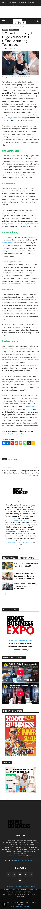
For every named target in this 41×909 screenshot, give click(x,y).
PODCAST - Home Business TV (13, 657)
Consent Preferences (20, 894)
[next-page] (6, 594)
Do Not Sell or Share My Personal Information (20, 886)
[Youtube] (20, 880)
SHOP (13, 890)
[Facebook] (4, 443)
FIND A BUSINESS (21, 2)
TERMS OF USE (28, 892)
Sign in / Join (5, 2)
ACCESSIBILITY (7, 894)
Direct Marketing (21, 26)
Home (4, 26)
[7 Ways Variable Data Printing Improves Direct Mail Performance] (7, 586)
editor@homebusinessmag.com (25, 860)
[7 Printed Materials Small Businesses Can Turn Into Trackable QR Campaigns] (7, 576)
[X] (29, 443)
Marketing (11, 26)
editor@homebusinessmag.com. (17, 520)
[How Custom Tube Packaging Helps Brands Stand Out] (7, 566)
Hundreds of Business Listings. (14, 434)
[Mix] (20, 443)
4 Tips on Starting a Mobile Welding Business (10, 472)
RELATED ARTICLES (10, 558)
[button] (3, 21)
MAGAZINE (13, 2)
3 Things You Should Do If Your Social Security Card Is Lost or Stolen (30, 473)
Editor (5, 48)
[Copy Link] (33, 443)
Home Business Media (23, 906)
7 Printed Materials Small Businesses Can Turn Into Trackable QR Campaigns (24, 576)
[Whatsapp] (24, 443)
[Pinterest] (12, 443)
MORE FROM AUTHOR (26, 558)
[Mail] (20, 548)
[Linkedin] (8, 443)
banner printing (8, 243)
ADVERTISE (31, 2)
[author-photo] (20, 499)
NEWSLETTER (13, 5)
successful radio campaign (16, 314)
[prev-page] (3, 594)
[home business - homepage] (20, 827)
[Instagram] (14, 874)
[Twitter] (31, 874)
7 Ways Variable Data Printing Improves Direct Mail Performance (25, 586)
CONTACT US (32, 894)
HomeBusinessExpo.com (20, 640)
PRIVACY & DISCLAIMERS (14, 892)
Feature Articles (12, 459)
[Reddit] (16, 443)
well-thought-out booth (28, 224)
